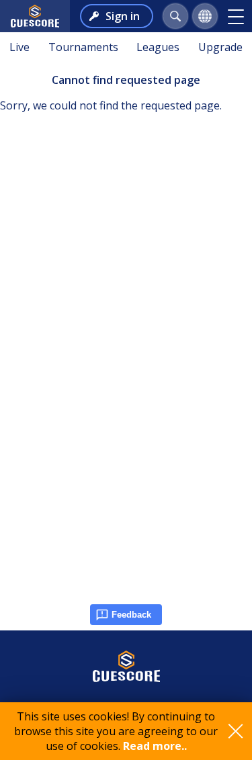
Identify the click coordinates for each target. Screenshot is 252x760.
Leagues (157, 47)
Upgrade (220, 47)
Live (19, 47)
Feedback (131, 615)
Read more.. (155, 746)
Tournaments (83, 47)
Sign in (123, 16)
